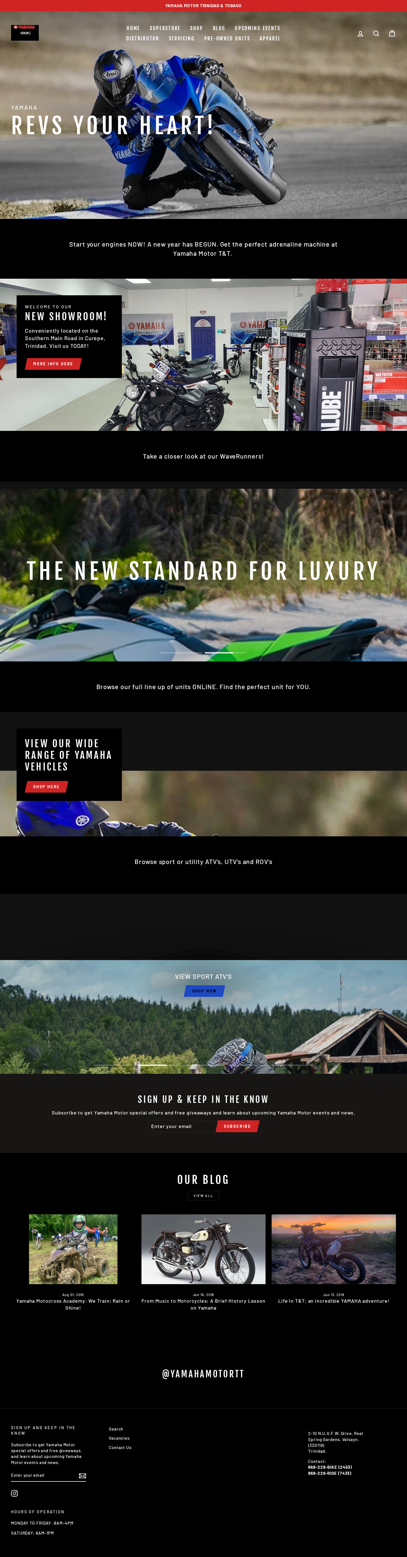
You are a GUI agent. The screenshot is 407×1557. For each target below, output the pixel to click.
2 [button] (225, 652)
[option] (203, 6)
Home (133, 28)
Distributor (142, 38)
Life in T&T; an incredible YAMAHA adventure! (334, 1301)
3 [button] (203, 1065)
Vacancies (119, 1438)
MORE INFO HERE (53, 363)
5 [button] (292, 1065)
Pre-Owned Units (227, 38)
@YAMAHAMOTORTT (203, 1374)
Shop (196, 28)
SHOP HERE (46, 786)
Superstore (165, 28)
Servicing (182, 38)
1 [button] (181, 652)
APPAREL (270, 38)
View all (203, 1196)
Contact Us (120, 1447)
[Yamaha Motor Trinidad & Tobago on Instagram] (14, 1493)
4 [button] (248, 1065)
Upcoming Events (257, 28)
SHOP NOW (204, 991)
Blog (219, 28)
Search (116, 1428)
